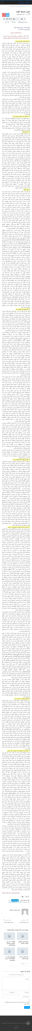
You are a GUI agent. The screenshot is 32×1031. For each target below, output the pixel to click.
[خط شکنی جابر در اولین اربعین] (22, 951)
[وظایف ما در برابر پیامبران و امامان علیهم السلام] (9, 936)
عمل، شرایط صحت (8, 922)
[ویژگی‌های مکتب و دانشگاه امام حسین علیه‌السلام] (9, 951)
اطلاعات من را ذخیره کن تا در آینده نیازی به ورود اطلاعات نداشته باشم (17, 1003)
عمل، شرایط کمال (24, 922)
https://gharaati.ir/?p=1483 (15, 902)
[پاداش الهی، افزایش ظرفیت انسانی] (22, 936)
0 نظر (6, 22)
